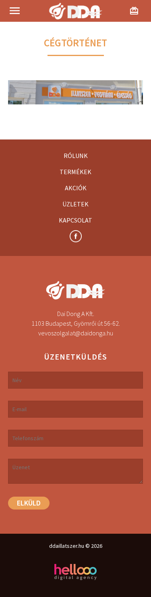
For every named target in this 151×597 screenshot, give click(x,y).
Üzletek (75, 204)
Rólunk (76, 156)
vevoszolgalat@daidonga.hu (75, 333)
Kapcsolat (75, 220)
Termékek (75, 172)
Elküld (29, 503)
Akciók (76, 188)
